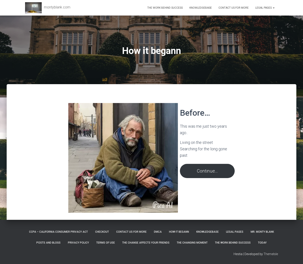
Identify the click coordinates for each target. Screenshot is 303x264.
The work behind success (165, 7)
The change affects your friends (145, 242)
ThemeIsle (271, 254)
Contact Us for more (233, 7)
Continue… (207, 171)
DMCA (158, 231)
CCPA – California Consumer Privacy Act (58, 231)
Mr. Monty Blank (262, 231)
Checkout (102, 231)
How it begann (179, 231)
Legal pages (263, 7)
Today (262, 242)
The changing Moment (192, 242)
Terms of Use (105, 242)
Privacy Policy (78, 242)
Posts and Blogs (48, 242)
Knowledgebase (200, 7)
